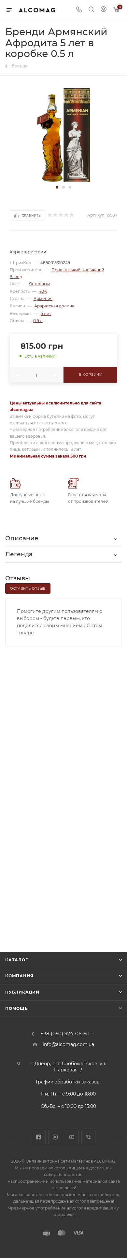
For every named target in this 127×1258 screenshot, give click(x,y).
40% (43, 291)
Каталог (16, 959)
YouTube (72, 1137)
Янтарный (39, 283)
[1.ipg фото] (63, 134)
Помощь (16, 1008)
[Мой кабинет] (103, 10)
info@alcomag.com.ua (68, 1044)
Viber (88, 1137)
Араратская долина (54, 306)
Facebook (39, 1137)
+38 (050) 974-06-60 (65, 1033)
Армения (43, 298)
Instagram (55, 1137)
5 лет (46, 313)
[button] (57, 187)
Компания (19, 975)
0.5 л (38, 320)
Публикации (22, 992)
